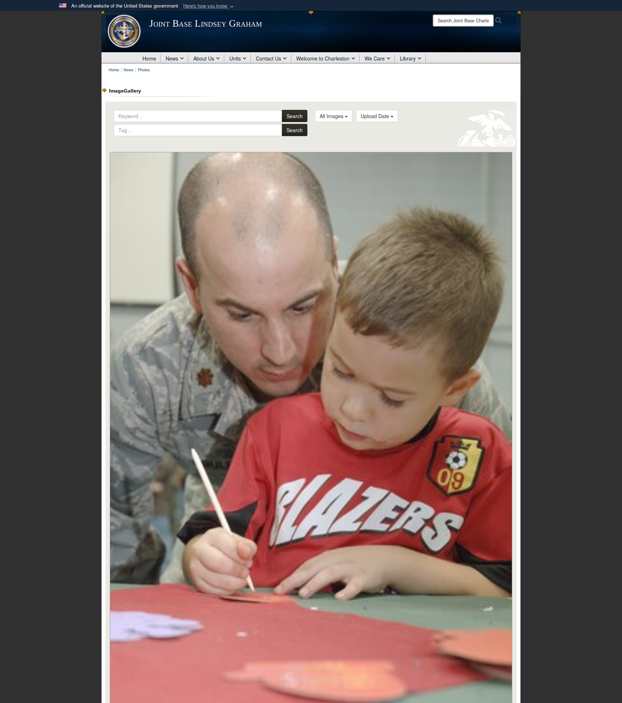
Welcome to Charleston (323, 58)
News (172, 58)
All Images (332, 116)
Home (149, 58)
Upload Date (376, 116)
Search (295, 116)
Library (408, 58)
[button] (209, 6)
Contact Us (268, 58)
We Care (375, 58)
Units (235, 58)
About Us (203, 58)
